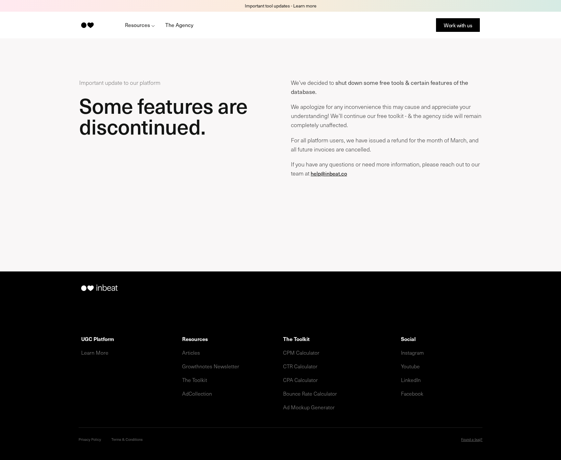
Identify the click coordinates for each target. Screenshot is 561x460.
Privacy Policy (90, 439)
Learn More (94, 352)
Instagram (412, 352)
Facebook (412, 393)
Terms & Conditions (127, 439)
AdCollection (197, 393)
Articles (191, 352)
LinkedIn (411, 380)
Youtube (410, 366)
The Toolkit (194, 380)
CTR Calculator (300, 366)
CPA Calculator (300, 380)
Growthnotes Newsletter (210, 366)
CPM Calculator (301, 352)
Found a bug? (471, 439)
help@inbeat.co (329, 173)
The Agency (179, 25)
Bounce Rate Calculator (310, 393)
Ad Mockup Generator (309, 407)
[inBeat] (87, 25)
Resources (138, 25)
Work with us (458, 25)
